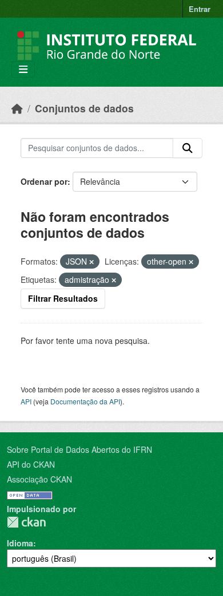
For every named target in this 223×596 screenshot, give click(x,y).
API (26, 401)
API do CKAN (31, 464)
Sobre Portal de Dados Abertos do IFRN (79, 449)
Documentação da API (85, 401)
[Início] (17, 108)
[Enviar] (187, 148)
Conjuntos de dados (84, 108)
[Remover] (91, 261)
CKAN (26, 522)
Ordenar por (44, 181)
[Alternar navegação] (23, 69)
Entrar (199, 8)
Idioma (20, 543)
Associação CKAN (39, 479)
